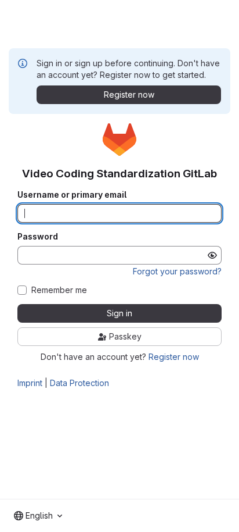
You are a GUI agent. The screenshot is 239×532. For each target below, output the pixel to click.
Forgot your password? (177, 271)
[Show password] (212, 255)
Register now (174, 357)
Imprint (29, 383)
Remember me (59, 290)
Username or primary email (71, 194)
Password (37, 236)
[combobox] (38, 516)
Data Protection (79, 383)
